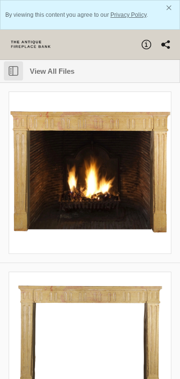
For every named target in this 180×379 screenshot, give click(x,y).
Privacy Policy (128, 14)
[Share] (165, 44)
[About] (146, 44)
